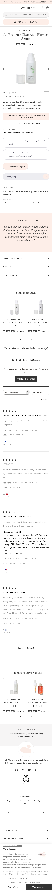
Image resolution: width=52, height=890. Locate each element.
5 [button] (31, 339)
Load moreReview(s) (26, 648)
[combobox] (41, 399)
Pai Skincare (26, 30)
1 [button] (20, 339)
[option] (26, 116)
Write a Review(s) (26, 379)
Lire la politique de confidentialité (15, 878)
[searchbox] (14, 392)
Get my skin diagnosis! (17, 166)
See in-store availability (27, 124)
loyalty (12, 97)
